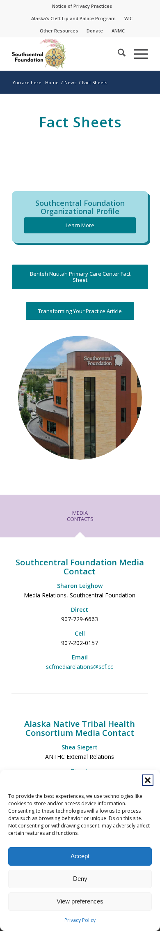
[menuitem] (82, 6)
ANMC (118, 31)
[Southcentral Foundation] (66, 53)
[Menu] (137, 53)
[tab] (80, 519)
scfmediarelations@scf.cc (79, 667)
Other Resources (59, 31)
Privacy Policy (80, 920)
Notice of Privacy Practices (82, 6)
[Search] (118, 53)
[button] (148, 780)
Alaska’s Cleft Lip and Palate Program (73, 18)
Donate (95, 31)
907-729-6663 (79, 619)
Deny (80, 878)
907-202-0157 (79, 643)
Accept (80, 856)
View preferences (80, 901)
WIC (128, 18)
